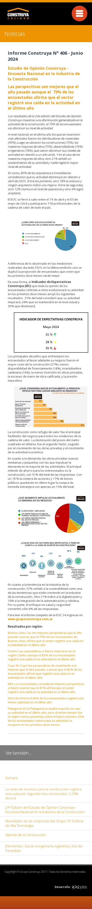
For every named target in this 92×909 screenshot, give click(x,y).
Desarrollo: (63, 887)
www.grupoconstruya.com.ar (30, 619)
